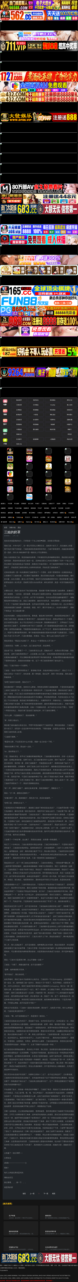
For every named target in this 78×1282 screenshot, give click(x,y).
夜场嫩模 (17, 513)
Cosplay (52, 405)
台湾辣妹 (19, 410)
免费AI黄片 (62, 522)
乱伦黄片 (67, 508)
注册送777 (52, 503)
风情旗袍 (19, 424)
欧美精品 (52, 400)
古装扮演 (19, 420)
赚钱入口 (45, 522)
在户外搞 (12, 1216)
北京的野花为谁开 (51, 1247)
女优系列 (35, 420)
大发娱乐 (39, 513)
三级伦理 (19, 405)
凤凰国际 (10, 508)
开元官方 (27, 517)
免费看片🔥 (63, 513)
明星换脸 (35, 424)
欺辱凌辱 (19, 415)
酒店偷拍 (46, 508)
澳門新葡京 (47, 513)
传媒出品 (19, 434)
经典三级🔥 (12, 522)
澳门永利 (30, 503)
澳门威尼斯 (4, 522)
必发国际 (24, 513)
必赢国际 (3, 508)
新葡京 (64, 503)
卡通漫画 (19, 429)
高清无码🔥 (53, 522)
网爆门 (70, 429)
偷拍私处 (3, 513)
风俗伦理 (69, 439)
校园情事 (35, 439)
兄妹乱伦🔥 (29, 522)
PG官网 (10, 503)
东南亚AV (69, 410)
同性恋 (70, 434)
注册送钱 (44, 503)
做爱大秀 (66, 517)
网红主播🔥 (70, 522)
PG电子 (37, 503)
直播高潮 (26, 508)
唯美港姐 (52, 410)
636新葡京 (71, 513)
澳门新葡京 (32, 513)
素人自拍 (69, 405)
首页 (5, 527)
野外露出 (69, 415)
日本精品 (35, 405)
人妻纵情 (52, 439)
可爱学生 (52, 420)
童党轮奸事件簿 (50, 1231)
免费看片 (59, 517)
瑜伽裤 (53, 424)
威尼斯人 (3, 503)
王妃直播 (60, 508)
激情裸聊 (3, 517)
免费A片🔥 (21, 522)
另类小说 (19, 444)
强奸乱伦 (35, 400)
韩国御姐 (35, 410)
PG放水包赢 (18, 508)
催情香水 (48, 1216)
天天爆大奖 (35, 517)
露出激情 (35, 429)
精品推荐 (19, 400)
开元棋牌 (16, 503)
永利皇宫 (55, 513)
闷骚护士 (69, 424)
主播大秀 (53, 508)
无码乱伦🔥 (19, 517)
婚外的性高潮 (13, 1231)
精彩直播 (33, 508)
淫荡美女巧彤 (13, 1247)
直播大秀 (73, 517)
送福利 (58, 503)
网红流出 (52, 415)
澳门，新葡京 (51, 517)
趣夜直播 (10, 513)
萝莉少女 (69, 400)
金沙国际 (42, 517)
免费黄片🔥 (11, 517)
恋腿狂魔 (69, 420)
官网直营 (23, 503)
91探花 (36, 415)
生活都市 (19, 439)
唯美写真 (52, 429)
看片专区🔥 (38, 522)
